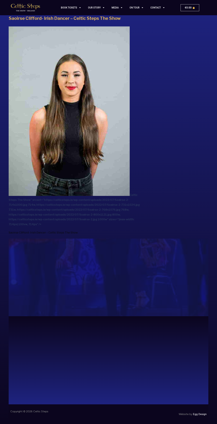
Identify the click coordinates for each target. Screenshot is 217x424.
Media (115, 7)
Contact (155, 7)
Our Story (94, 7)
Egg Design (200, 414)
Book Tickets (69, 7)
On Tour (135, 7)
